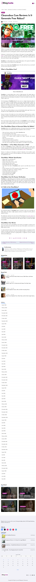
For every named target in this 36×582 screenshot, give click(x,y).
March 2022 (4, 433)
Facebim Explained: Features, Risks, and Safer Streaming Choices (18, 289)
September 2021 (4, 449)
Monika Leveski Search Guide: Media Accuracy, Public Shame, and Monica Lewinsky (9, 497)
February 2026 (4, 307)
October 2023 (4, 382)
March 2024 (4, 369)
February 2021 (4, 465)
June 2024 (3, 361)
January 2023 (4, 406)
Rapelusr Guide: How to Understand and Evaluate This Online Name (18, 283)
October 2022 (4, 414)
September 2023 (5, 385)
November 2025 (4, 315)
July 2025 (3, 326)
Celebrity (4, 493)
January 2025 (4, 342)
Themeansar (26, 580)
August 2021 (4, 452)
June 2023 (3, 393)
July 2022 (3, 422)
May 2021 (3, 460)
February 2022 (4, 436)
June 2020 (3, 476)
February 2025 (4, 339)
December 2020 (4, 468)
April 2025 (3, 334)
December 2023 (4, 377)
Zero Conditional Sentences (10, 535)
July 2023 (3, 390)
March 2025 (4, 337)
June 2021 (3, 457)
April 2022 (3, 430)
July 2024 (3, 358)
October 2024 (4, 350)
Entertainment (23, 506)
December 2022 (4, 409)
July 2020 (3, 473)
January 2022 (4, 438)
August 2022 (4, 420)
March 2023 (4, 401)
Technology (22, 493)
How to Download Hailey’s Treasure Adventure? (30, 265)
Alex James (8, 247)
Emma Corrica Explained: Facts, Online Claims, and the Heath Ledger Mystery (26, 510)
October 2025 (4, 318)
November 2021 (4, 444)
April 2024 (3, 366)
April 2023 (3, 398)
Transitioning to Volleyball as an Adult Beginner (17, 265)
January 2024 (4, 374)
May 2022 (3, 428)
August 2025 (4, 323)
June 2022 (3, 425)
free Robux (24, 149)
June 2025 (3, 329)
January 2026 (4, 310)
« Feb (18, 569)
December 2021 (4, 441)
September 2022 (5, 417)
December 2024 (4, 345)
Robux (2, 55)
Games (3, 12)
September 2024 (5, 353)
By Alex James (5, 21)
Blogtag (21, 580)
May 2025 (3, 331)
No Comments (15, 21)
